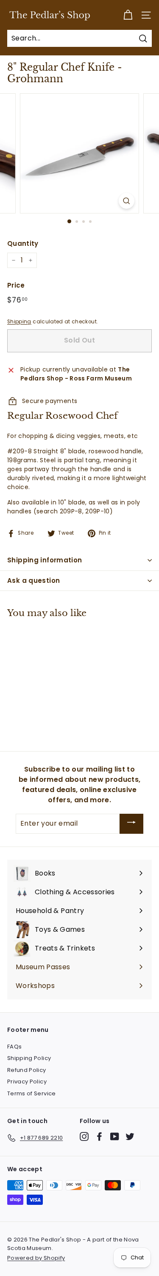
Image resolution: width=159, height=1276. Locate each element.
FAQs (14, 1047)
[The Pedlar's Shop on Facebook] (99, 1136)
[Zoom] (126, 201)
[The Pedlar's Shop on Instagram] (84, 1136)
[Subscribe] (131, 824)
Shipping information (44, 560)
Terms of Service (31, 1093)
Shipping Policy (29, 1058)
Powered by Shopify (36, 1258)
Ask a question (33, 580)
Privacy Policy (27, 1081)
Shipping (19, 321)
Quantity (23, 243)
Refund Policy (26, 1070)
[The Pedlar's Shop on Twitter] (130, 1136)
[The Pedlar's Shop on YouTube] (114, 1136)
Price (16, 285)
